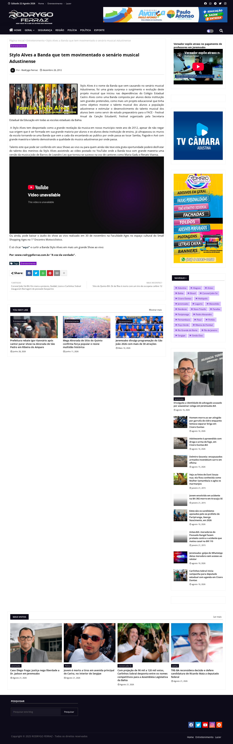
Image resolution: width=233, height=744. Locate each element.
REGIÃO (59, 30)
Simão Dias (197, 335)
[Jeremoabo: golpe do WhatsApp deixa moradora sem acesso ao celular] (180, 557)
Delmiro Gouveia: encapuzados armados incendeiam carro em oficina (205, 459)
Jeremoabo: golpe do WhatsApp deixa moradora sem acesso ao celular (206, 556)
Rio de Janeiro (210, 330)
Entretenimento (55, 3)
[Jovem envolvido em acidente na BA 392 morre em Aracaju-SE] (180, 500)
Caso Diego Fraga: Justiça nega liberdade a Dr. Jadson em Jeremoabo (34, 672)
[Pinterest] (50, 273)
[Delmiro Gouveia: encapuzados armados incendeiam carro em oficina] (180, 461)
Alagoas (197, 288)
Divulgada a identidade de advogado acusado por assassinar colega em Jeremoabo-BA (198, 404)
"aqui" (26, 247)
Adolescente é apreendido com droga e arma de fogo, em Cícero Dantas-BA (205, 441)
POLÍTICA (85, 30)
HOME (17, 30)
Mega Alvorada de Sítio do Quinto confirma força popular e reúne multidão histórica (83, 344)
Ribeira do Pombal (204, 325)
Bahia (180, 293)
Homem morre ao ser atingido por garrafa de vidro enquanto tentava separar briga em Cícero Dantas (205, 422)
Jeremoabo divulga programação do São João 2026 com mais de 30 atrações (139, 342)
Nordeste (182, 309)
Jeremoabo (183, 303)
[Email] (57, 273)
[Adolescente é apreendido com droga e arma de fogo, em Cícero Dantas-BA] (180, 443)
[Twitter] (36, 273)
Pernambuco (184, 319)
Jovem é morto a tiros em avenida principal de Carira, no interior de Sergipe (89, 672)
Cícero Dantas (184, 298)
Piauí (199, 319)
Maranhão (214, 303)
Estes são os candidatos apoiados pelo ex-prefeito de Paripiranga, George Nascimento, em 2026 (204, 515)
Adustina (182, 288)
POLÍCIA (72, 30)
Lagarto (198, 303)
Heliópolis (203, 298)
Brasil (193, 293)
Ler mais (217, 616)
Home (41, 3)
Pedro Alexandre (204, 314)
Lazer (68, 3)
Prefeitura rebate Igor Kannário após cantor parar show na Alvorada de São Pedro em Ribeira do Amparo (32, 344)
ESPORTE (99, 30)
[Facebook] (29, 273)
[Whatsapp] (43, 273)
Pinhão (211, 319)
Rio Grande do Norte (187, 330)
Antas (210, 288)
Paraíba (216, 309)
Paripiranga (183, 314)
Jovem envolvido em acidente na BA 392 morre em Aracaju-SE (206, 497)
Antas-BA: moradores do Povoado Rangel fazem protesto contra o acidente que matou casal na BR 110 (205, 536)
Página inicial (17, 40)
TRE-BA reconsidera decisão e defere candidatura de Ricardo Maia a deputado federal (195, 674)
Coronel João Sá (209, 293)
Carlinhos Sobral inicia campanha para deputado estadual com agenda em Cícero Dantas (206, 575)
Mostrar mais (155, 309)
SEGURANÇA (45, 30)
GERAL (28, 30)
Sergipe (181, 335)
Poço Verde (183, 325)
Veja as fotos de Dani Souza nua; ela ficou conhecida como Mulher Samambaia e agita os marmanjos (205, 479)
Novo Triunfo (200, 309)
